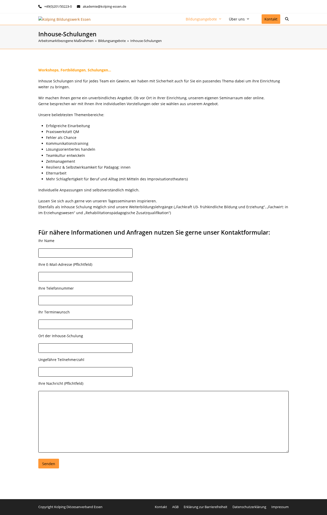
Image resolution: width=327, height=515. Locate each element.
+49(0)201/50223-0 (58, 6)
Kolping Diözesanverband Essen (78, 507)
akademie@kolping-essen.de (104, 6)
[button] (287, 19)
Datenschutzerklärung (249, 507)
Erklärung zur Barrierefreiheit (205, 507)
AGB (175, 507)
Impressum (280, 507)
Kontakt (161, 507)
